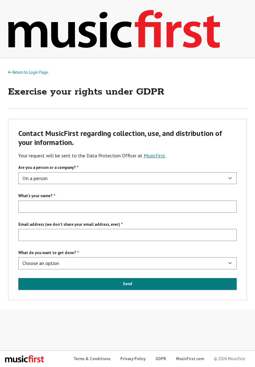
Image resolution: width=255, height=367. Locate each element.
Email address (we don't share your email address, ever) (69, 224)
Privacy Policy (133, 358)
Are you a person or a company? (47, 167)
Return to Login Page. (30, 72)
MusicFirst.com (190, 358)
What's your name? (35, 195)
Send (127, 283)
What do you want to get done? (47, 252)
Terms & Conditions (91, 358)
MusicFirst (154, 155)
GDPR (160, 358)
